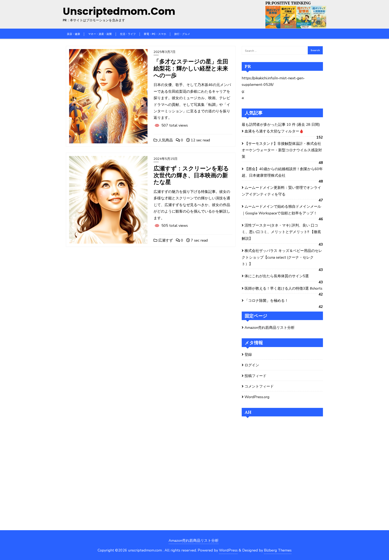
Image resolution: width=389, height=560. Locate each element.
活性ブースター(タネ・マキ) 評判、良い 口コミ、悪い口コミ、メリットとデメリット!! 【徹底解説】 (281, 232)
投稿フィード (255, 375)
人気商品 (165, 140)
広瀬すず (165, 240)
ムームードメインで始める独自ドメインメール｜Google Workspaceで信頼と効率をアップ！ (281, 209)
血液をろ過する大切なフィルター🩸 (274, 131)
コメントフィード (259, 386)
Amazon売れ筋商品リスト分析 (270, 327)
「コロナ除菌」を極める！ (266, 300)
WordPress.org (257, 396)
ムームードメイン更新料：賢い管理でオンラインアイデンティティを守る (281, 191)
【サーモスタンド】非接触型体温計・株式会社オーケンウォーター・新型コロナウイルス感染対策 (282, 150)
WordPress (228, 550)
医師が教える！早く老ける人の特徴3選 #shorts (283, 288)
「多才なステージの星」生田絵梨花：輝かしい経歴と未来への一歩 (191, 68)
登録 (248, 354)
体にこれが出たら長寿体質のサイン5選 (277, 276)
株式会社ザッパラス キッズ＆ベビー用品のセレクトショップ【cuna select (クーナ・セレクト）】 (282, 257)
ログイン (252, 365)
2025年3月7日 (164, 52)
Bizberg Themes (278, 550)
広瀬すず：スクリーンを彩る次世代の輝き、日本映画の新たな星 (191, 175)
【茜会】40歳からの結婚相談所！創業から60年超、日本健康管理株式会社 (282, 172)
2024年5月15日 (165, 159)
